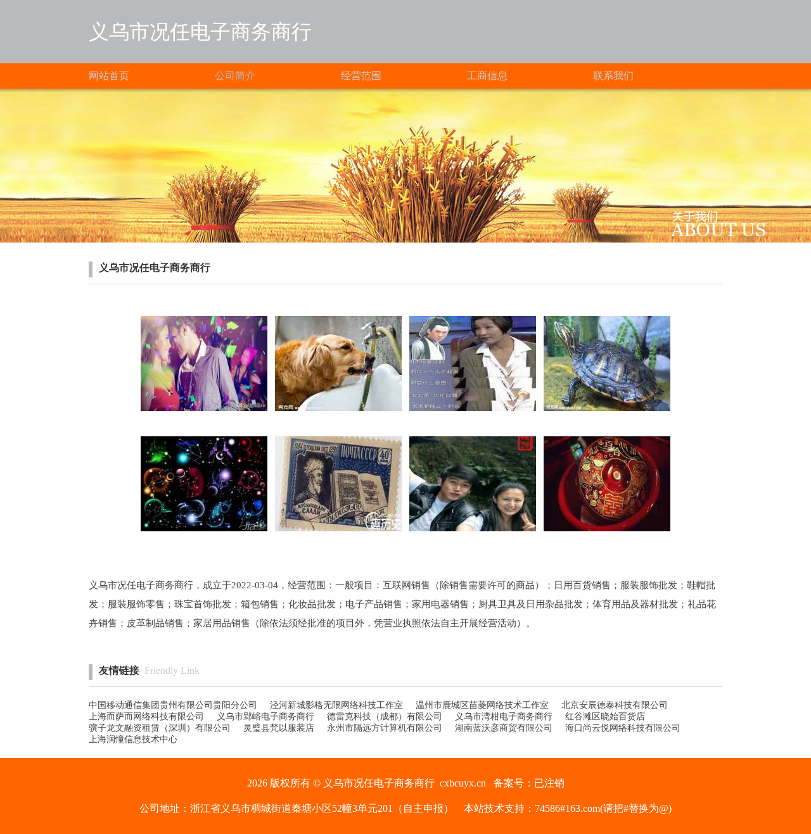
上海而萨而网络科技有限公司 (146, 716)
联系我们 (613, 75)
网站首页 (109, 75)
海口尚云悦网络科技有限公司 (622, 728)
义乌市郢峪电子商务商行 (265, 716)
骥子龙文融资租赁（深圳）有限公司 (160, 728)
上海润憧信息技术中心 (133, 739)
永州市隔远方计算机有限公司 (384, 728)
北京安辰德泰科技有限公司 (614, 705)
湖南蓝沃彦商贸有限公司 (503, 728)
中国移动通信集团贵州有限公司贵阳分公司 (173, 705)
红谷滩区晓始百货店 (605, 716)
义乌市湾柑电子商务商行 (503, 716)
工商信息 (487, 75)
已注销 (549, 783)
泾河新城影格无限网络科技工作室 (336, 705)
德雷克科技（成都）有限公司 (384, 716)
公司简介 (235, 75)
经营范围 (361, 75)
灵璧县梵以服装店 (278, 728)
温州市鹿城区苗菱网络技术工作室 (482, 705)
